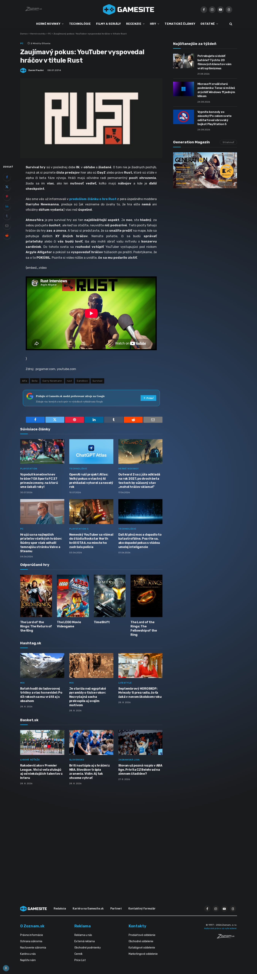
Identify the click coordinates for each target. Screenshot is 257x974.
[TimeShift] (110, 596)
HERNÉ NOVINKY (48, 24)
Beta (35, 380)
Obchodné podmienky (87, 947)
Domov (24, 33)
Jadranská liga (129, 759)
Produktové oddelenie (142, 935)
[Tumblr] (7, 216)
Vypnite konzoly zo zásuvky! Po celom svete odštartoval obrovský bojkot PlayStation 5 (214, 118)
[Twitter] (7, 187)
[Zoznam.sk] (227, 937)
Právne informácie (31, 935)
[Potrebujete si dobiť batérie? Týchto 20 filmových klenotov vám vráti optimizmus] (183, 61)
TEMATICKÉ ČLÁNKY (180, 24)
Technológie (78, 468)
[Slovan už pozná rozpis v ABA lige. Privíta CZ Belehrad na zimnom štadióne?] (140, 742)
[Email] (7, 225)
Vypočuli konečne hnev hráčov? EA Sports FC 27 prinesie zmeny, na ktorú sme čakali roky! (39, 481)
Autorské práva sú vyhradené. (220, 928)
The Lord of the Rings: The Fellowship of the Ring (143, 628)
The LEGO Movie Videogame (69, 624)
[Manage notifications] (6, 968)
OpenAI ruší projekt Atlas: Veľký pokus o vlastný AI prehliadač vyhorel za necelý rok (91, 481)
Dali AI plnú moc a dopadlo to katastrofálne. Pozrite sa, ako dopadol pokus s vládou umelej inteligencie (140, 541)
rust (69, 380)
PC (49, 33)
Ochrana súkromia (31, 941)
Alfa (24, 380)
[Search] (230, 24)
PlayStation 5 (79, 528)
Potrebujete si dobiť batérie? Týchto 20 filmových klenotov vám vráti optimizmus (214, 62)
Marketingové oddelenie (143, 954)
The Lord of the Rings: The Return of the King (36, 626)
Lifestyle (125, 682)
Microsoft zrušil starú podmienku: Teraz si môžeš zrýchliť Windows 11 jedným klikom (216, 90)
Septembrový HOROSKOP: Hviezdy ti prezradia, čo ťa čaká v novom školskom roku (140, 693)
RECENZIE (133, 24)
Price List (80, 960)
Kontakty (137, 926)
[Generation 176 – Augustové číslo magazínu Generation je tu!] (205, 170)
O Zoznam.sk (32, 926)
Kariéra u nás (28, 954)
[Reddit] (7, 235)
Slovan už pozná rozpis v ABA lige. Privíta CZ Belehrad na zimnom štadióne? (140, 770)
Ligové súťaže (30, 759)
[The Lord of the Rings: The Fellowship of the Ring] (146, 596)
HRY (153, 24)
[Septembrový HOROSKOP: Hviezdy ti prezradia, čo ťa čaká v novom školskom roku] (140, 665)
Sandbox (82, 380)
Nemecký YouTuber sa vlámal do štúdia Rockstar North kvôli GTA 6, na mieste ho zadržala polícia (91, 541)
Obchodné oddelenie (141, 941)
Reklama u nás (83, 935)
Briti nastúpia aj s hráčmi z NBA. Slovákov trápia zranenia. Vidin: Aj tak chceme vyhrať (89, 772)
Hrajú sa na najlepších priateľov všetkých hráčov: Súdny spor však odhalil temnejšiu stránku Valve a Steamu (41, 543)
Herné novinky (38, 33)
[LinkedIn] (7, 206)
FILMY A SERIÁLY (108, 24)
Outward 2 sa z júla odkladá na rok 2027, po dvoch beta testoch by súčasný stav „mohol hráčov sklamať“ (139, 481)
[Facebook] (7, 177)
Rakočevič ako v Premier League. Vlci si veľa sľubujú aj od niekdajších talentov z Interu (41, 772)
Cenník (78, 954)
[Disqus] (91, 838)
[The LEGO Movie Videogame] (73, 596)
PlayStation (28, 468)
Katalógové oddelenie (142, 947)
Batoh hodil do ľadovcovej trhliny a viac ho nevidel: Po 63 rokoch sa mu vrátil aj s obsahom (41, 695)
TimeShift (102, 622)
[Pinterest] (7, 196)
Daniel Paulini (36, 70)
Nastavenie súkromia (33, 947)
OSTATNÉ (208, 24)
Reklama (82, 926)
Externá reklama (84, 941)
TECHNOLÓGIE (80, 24)
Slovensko (76, 759)
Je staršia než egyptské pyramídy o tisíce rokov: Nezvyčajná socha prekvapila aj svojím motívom (87, 697)
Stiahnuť (228, 142)
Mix (22, 682)
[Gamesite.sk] (129, 9)
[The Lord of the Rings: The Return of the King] (36, 596)
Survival (97, 380)
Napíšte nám (28, 960)
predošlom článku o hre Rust (92, 199)
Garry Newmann (52, 380)
